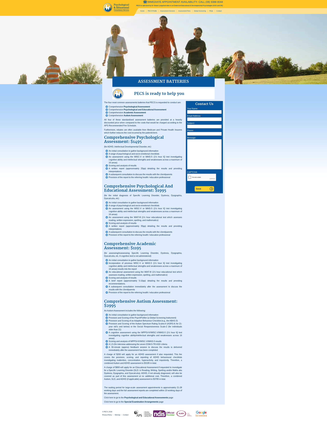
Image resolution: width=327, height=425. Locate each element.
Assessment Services (167, 11)
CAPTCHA (192, 172)
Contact (219, 11)
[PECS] (116, 8)
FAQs (211, 11)
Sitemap (117, 415)
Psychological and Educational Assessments (146, 398)
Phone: (190, 130)
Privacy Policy (107, 415)
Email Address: (194, 116)
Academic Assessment (135, 112)
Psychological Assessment (137, 107)
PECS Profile (152, 11)
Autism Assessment (133, 115)
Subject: (191, 123)
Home (142, 11)
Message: (191, 138)
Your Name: (193, 109)
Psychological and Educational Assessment (145, 110)
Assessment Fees (184, 11)
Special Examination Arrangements (141, 402)
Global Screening (200, 11)
